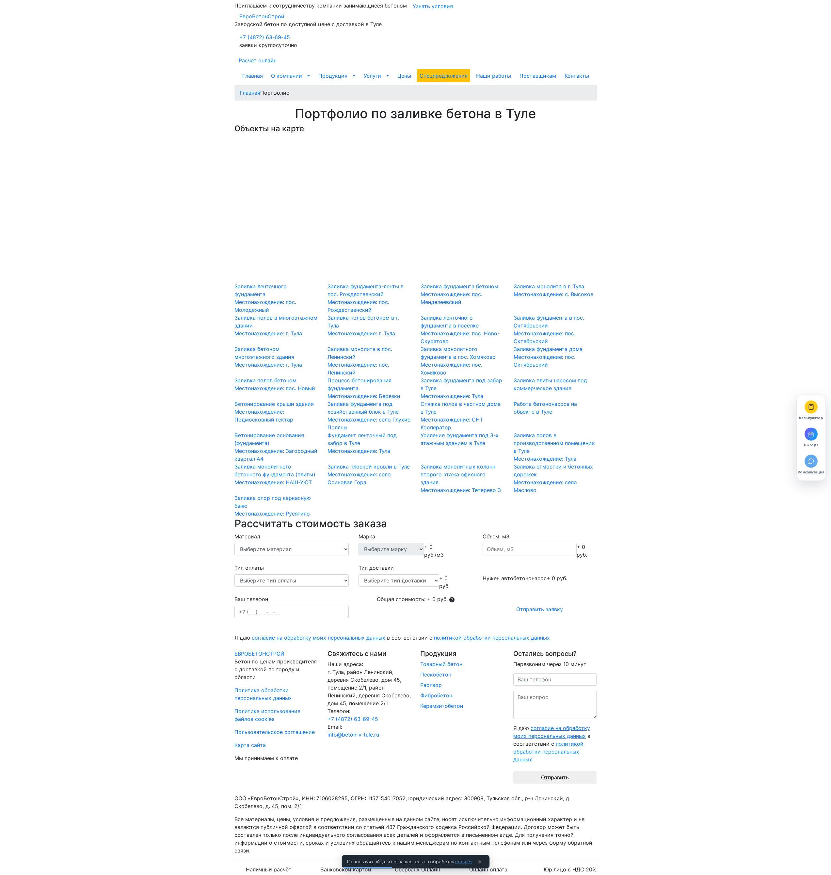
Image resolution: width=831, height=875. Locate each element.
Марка (367, 536)
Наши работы (493, 75)
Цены (404, 75)
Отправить (555, 777)
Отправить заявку (539, 609)
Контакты (577, 75)
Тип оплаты (249, 568)
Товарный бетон (441, 664)
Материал (247, 536)
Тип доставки (376, 568)
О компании (286, 75)
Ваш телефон (251, 599)
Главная (252, 75)
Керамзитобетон (441, 706)
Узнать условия (433, 6)
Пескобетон (435, 674)
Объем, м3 (496, 536)
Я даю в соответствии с (392, 637)
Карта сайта (250, 745)
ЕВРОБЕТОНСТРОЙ (259, 653)
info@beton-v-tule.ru (353, 734)
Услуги (372, 75)
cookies (463, 861)
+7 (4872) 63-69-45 (264, 37)
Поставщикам (537, 75)
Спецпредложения (444, 75)
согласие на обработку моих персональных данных (318, 637)
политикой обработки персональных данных (492, 637)
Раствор (431, 685)
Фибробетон (436, 695)
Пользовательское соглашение (274, 732)
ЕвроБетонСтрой (261, 16)
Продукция (332, 75)
